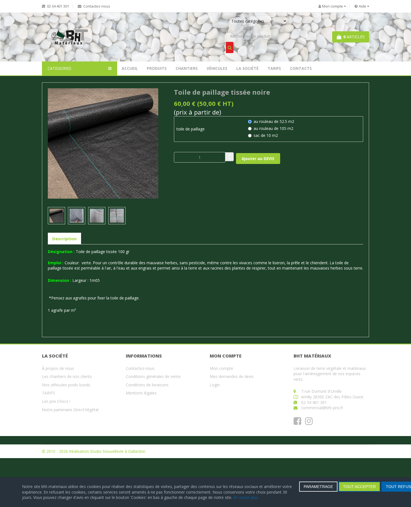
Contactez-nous (96, 6)
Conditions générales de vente (153, 376)
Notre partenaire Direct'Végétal (70, 409)
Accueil (130, 68)
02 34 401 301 (57, 6)
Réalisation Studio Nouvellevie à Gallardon (107, 451)
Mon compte (221, 368)
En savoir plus (245, 497)
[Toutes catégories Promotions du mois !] (276, 22)
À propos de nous (58, 368)
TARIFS (274, 68)
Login (215, 384)
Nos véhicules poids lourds (66, 384)
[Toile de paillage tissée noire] (103, 143)
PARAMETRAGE (318, 486)
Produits (157, 68)
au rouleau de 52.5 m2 (274, 121)
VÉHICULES (217, 68)
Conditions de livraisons (147, 384)
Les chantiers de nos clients (67, 376)
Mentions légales (141, 393)
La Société (247, 68)
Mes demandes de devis (232, 376)
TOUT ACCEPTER (359, 486)
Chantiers (187, 68)
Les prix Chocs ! (56, 401)
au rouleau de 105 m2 (273, 128)
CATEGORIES (59, 68)
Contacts (301, 68)
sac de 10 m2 (266, 135)
